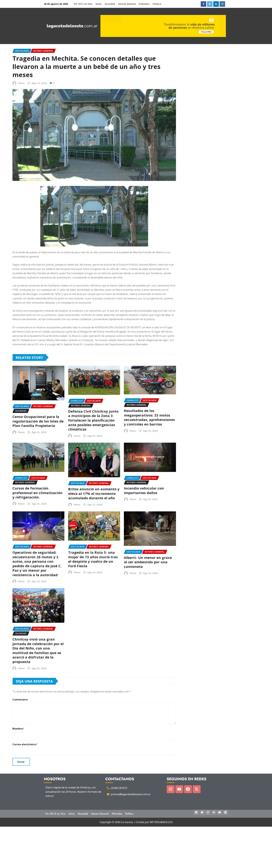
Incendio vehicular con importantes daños (144, 490)
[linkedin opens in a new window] (216, 4)
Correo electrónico (24, 744)
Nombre (18, 728)
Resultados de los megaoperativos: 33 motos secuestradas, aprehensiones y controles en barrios (149, 417)
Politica (157, 3)
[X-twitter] (197, 789)
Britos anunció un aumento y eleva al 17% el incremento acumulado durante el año (93, 493)
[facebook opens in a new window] (203, 4)
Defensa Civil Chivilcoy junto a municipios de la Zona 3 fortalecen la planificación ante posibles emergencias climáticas (93, 420)
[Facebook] (188, 789)
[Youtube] (179, 789)
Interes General (127, 3)
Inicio (99, 3)
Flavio (21, 83)
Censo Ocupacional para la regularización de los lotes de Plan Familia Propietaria (38, 421)
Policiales (144, 3)
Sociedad (110, 3)
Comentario (20, 699)
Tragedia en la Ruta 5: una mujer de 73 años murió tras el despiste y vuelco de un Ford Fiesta (93, 559)
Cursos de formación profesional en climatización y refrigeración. (37, 492)
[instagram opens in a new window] (222, 4)
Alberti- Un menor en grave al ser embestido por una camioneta (148, 562)
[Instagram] (171, 789)
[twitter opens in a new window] (209, 4)
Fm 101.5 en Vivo (83, 3)
